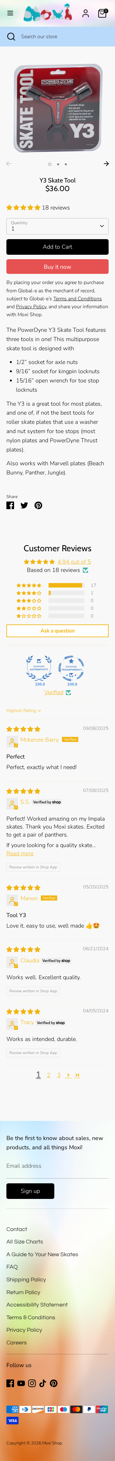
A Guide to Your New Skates (42, 1254)
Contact (16, 1229)
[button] (24, 207)
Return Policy (23, 1292)
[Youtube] (21, 1383)
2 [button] (58, 164)
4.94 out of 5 (74, 562)
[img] (23, 729)
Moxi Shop (52, 1443)
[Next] (106, 164)
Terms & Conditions (30, 1318)
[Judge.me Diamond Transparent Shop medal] (71, 668)
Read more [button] (20, 853)
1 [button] (49, 164)
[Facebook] (10, 1383)
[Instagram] (32, 1383)
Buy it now (57, 267)
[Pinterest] (53, 1383)
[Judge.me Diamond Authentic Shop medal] (39, 668)
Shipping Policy (26, 1280)
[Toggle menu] (10, 13)
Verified (53, 692)
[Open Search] (10, 36)
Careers (16, 1343)
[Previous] (9, 164)
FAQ (12, 1267)
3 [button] (66, 164)
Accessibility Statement (37, 1305)
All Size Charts (24, 1242)
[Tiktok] (43, 1383)
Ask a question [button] (58, 630)
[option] (57, 107)
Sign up (30, 1191)
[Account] (85, 11)
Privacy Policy (24, 1330)
